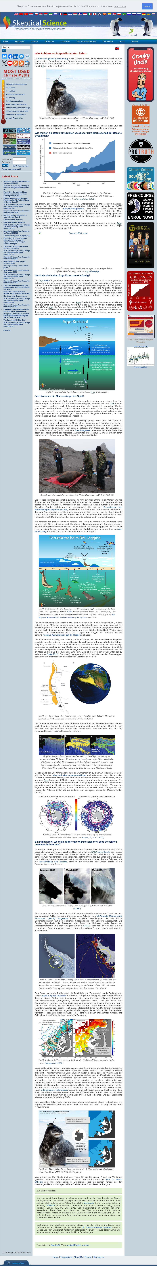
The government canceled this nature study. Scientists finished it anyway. (17, 287)
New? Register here (21, 166)
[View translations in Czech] (36, 14)
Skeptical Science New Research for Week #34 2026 (17, 212)
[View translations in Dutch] (46, 14)
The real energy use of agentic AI (17, 235)
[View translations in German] (65, 14)
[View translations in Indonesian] (85, 14)
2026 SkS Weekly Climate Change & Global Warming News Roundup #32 (17, 252)
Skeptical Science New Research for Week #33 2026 (17, 232)
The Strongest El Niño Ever (14, 320)
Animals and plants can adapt (18, 108)
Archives (6, 330)
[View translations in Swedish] (149, 14)
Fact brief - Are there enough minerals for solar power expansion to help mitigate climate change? (15, 241)
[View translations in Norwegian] (115, 14)
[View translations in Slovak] (134, 14)
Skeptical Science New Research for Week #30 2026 (17, 306)
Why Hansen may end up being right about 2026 (16, 271)
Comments (65, 41)
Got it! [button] (147, 6)
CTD (69, 611)
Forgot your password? (11, 169)
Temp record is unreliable (16, 104)
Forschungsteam (83, 430)
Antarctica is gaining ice (15, 114)
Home (5, 41)
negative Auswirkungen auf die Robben (62, 635)
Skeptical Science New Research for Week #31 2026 (17, 282)
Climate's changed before (16, 84)
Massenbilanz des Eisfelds (53, 861)
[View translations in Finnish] (56, 14)
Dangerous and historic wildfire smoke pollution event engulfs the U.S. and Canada (16, 315)
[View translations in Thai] (154, 14)
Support (134, 41)
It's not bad (10, 91)
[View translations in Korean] (100, 14)
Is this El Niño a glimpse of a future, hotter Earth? (15, 216)
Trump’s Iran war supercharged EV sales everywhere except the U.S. (16, 187)
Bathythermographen (73, 208)
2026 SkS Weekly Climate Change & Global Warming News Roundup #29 (17, 324)
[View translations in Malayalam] (110, 14)
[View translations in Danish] (41, 14)
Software (34, 41)
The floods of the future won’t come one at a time (16, 247)
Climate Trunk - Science (13, 220)
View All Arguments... (14, 118)
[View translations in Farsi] (51, 14)
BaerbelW (55, 1245)
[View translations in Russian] (129, 14)
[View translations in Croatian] (31, 14)
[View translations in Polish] (119, 14)
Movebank (89, 1203)
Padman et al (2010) (54, 1062)
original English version (78, 1245)
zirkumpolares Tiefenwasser (54, 1090)
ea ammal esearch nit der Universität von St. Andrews (77, 616)
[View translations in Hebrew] (70, 14)
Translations (108, 41)
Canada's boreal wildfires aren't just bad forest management (16, 310)
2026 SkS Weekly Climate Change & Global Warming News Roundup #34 (17, 206)
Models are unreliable (14, 101)
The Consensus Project (86, 41)
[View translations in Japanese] (95, 14)
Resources (49, 41)
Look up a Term (18, 1263)
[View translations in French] (61, 14)
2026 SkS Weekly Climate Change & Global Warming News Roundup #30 (17, 300)
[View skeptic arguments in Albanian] (21, 14)
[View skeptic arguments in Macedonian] (105, 14)
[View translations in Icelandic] (80, 14)
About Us (78, 1257)
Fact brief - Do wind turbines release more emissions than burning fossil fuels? (15, 194)
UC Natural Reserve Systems (96, 1227)
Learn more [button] (120, 6)
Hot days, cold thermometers (15, 296)
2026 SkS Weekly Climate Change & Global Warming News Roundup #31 (17, 276)
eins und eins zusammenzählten (69, 775)
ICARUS (51, 1205)
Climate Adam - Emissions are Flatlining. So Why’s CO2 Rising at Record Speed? (16, 200)
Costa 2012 (52, 654)
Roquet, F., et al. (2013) (92, 837)
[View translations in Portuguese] (124, 14)
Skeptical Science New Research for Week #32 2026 (17, 258)
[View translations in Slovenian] (139, 14)
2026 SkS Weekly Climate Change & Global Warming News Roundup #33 (17, 226)
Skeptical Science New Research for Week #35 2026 (17, 182)
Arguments (19, 41)
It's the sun (10, 87)
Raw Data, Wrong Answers (14, 222)
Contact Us (99, 1257)
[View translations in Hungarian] (75, 14)
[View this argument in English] (116, 48)
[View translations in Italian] (90, 14)
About (122, 41)
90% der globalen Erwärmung (53, 58)
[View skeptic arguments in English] (16, 14)
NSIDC (77, 908)
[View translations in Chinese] (26, 14)
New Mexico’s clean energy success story (14, 262)
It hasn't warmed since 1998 (17, 111)
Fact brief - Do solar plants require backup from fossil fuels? (17, 292)
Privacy (88, 1257)
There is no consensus (15, 94)
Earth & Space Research (54, 995)
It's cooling (10, 98)
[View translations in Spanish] (144, 14)
